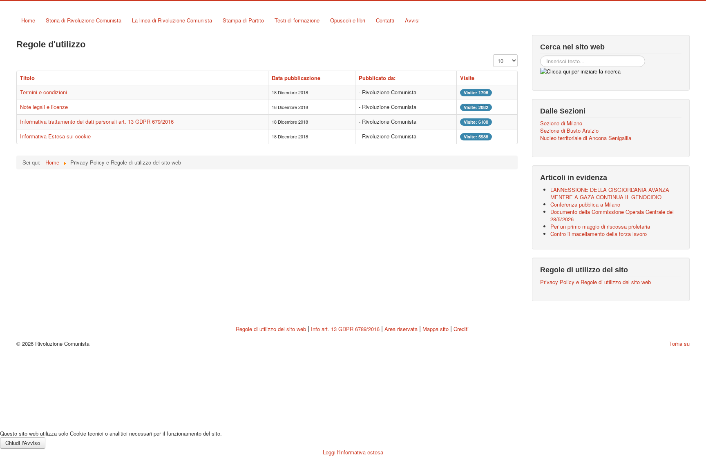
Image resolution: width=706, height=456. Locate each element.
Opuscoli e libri (347, 20)
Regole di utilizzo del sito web (271, 329)
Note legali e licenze (44, 107)
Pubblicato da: (377, 78)
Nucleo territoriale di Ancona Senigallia (585, 138)
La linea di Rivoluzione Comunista (172, 20)
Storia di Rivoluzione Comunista (83, 20)
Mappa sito (436, 329)
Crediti (461, 329)
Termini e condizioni (43, 92)
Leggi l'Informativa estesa (353, 452)
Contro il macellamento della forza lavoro (598, 234)
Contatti (385, 20)
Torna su (679, 343)
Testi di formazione (297, 20)
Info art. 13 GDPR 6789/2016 (345, 329)
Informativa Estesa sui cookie (55, 136)
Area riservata (401, 329)
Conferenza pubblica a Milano (585, 204)
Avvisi (412, 20)
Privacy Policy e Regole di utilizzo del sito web (595, 282)
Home (28, 20)
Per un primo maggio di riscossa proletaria (600, 226)
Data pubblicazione (296, 78)
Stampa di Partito (243, 20)
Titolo (27, 78)
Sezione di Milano (561, 123)
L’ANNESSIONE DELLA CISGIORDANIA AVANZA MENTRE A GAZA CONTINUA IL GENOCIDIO (609, 193)
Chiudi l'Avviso (22, 443)
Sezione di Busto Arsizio (569, 130)
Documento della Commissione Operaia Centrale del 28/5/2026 (612, 215)
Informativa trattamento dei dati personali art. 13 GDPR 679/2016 (97, 121)
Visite (467, 78)
